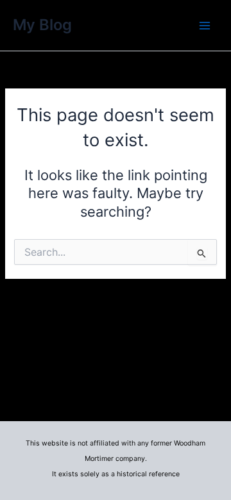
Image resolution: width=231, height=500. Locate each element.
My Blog (42, 24)
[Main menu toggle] (204, 25)
